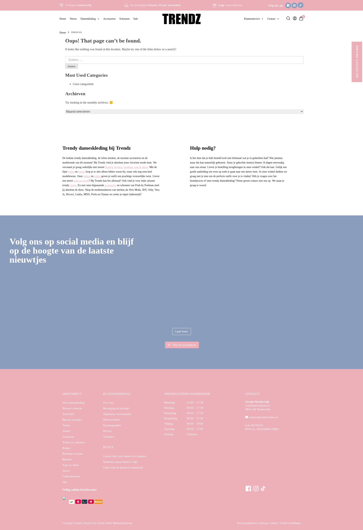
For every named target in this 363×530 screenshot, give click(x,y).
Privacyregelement (247, 523)
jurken (86, 176)
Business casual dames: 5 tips (120, 461)
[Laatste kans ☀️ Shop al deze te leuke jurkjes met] (268, 305)
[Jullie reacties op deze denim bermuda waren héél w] (210, 305)
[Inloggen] (294, 19)
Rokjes (66, 448)
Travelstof (68, 413)
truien (71, 171)
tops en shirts (141, 167)
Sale (135, 18)
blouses (118, 167)
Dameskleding (88, 18)
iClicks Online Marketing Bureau (114, 523)
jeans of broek (81, 180)
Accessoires (109, 18)
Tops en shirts (70, 465)
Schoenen (124, 18)
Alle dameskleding (73, 402)
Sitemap (263, 523)
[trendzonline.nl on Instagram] (181, 279)
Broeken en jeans (72, 453)
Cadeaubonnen (71, 476)
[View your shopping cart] (300, 19)
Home (63, 18)
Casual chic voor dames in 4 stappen (124, 456)
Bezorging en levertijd (116, 408)
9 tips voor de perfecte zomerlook (123, 467)
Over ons (108, 402)
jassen (73, 185)
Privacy (107, 431)
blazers (108, 167)
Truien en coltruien (73, 442)
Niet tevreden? (111, 419)
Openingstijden (112, 425)
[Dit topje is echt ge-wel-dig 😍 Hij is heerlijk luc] (153, 305)
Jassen (66, 470)
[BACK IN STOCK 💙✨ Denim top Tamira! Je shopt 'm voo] (326, 305)
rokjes (97, 176)
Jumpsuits (68, 436)
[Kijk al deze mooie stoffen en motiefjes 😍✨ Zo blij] (95, 305)
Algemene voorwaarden (117, 413)
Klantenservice (252, 18)
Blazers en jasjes (72, 419)
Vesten (66, 425)
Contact (271, 18)
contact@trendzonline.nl (263, 417)
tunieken (127, 167)
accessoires (110, 185)
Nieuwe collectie (357, 62)
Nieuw (73, 18)
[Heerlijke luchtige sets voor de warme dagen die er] (37, 305)
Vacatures (108, 436)
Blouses (67, 459)
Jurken (66, 431)
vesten (81, 171)
